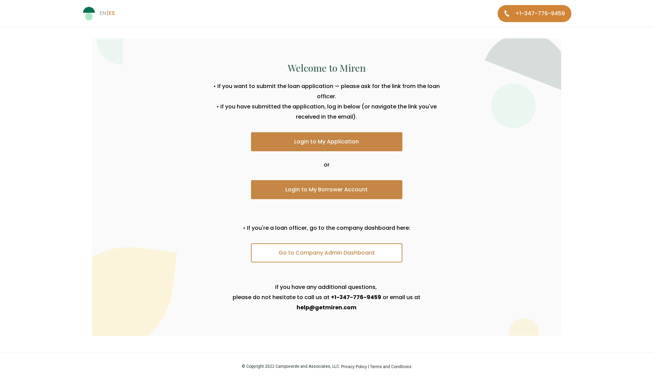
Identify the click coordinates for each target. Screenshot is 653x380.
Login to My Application (326, 141)
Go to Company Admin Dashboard (326, 253)
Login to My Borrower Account (326, 189)
